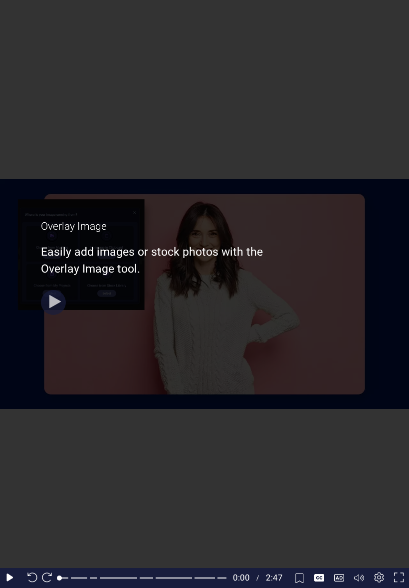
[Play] (53, 302)
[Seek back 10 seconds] (30, 578)
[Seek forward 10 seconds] (49, 578)
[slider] (142, 578)
